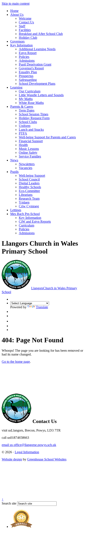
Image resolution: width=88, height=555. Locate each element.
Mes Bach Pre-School (25, 214)
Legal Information (27, 452)
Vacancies (25, 168)
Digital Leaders (29, 183)
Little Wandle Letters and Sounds (41, 95)
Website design (12, 459)
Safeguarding (28, 80)
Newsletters (27, 164)
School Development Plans (37, 83)
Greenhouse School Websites (46, 459)
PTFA (23, 133)
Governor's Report (31, 68)
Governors (17, 41)
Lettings (15, 210)
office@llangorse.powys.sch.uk (29, 445)
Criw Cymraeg (29, 206)
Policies (24, 57)
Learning (16, 87)
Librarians (25, 194)
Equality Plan (28, 72)
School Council (29, 179)
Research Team (29, 198)
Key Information (21, 45)
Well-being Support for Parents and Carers (47, 137)
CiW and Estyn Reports (35, 221)
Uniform (24, 126)
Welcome (25, 18)
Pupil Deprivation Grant (35, 64)
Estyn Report (28, 53)
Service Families (30, 156)
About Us (16, 14)
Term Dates (26, 110)
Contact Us (26, 22)
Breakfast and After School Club (41, 34)
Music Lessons (29, 149)
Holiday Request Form (34, 118)
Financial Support (31, 141)
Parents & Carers (21, 106)
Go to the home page (16, 361)
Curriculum (26, 225)
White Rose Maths (31, 103)
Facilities (25, 30)
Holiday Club (28, 37)
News (14, 160)
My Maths (26, 99)
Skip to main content (15, 3)
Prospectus (26, 76)
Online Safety (28, 152)
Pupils (14, 172)
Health (23, 145)
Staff (22, 26)
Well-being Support (32, 175)
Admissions (27, 60)
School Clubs (28, 122)
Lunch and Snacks (31, 129)
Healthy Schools (30, 187)
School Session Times (33, 114)
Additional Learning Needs (37, 49)
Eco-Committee (29, 191)
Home (14, 11)
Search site (9, 503)
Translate (42, 307)
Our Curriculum (29, 91)
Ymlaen (24, 202)
